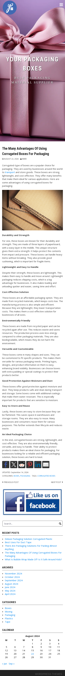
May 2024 (10, 590)
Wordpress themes (48, 674)
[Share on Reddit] (21, 464)
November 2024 (13, 573)
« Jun (4, 663)
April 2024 (10, 593)
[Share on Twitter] (13, 464)
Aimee (24, 159)
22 (32, 653)
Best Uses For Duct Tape (18, 542)
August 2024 (11, 583)
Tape (7, 621)
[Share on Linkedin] (37, 464)
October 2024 (12, 576)
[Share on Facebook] (5, 464)
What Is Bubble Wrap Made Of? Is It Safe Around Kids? (33, 559)
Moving (8, 611)
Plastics (9, 618)
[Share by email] (45, 464)
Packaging (25, 476)
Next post (56, 482)
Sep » (12, 663)
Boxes (16, 476)
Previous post (11, 482)
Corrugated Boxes (46, 476)
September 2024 (14, 580)
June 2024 (10, 587)
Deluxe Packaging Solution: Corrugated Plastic (28, 538)
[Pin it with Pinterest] (29, 464)
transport (10, 172)
